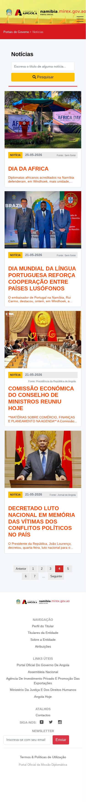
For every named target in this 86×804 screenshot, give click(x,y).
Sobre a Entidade (43, 639)
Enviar (61, 740)
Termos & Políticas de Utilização (43, 757)
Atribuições (43, 646)
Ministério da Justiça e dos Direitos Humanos (43, 690)
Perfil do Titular (43, 626)
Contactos (43, 715)
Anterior (21, 568)
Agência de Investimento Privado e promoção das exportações (43, 681)
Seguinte (56, 576)
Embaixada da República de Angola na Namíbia (46, 12)
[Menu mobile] (80, 22)
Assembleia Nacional (43, 672)
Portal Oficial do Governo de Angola (43, 665)
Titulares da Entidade (43, 633)
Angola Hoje (43, 696)
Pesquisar (45, 77)
